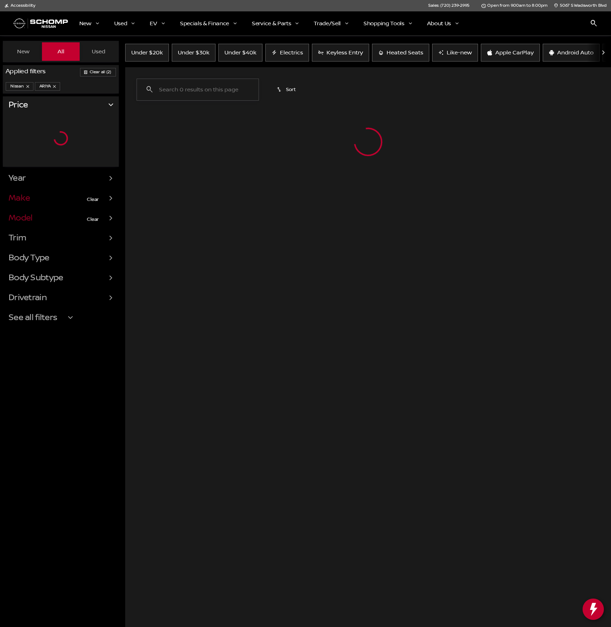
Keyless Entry (344, 52)
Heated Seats (405, 52)
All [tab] (61, 51)
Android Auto (575, 52)
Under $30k (193, 52)
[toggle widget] (593, 609)
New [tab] (23, 51)
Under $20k (147, 52)
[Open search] (594, 23)
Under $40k (240, 52)
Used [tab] (98, 51)
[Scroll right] (603, 52)
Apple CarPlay (514, 52)
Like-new (459, 52)
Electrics (291, 52)
